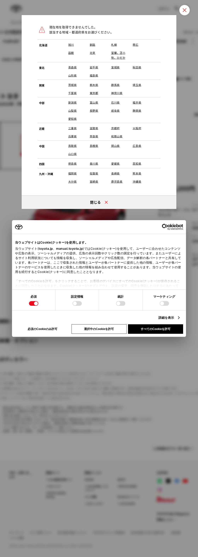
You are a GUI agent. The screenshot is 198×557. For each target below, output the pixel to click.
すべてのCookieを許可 (156, 328)
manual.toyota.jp (69, 248)
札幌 (114, 45)
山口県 (72, 154)
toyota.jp (46, 248)
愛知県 (72, 119)
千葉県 (72, 93)
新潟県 (72, 102)
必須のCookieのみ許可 (42, 328)
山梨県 (72, 110)
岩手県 (94, 67)
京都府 (115, 128)
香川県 (94, 163)
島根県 (94, 146)
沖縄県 (137, 181)
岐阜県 (115, 110)
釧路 (92, 45)
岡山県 (115, 146)
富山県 (94, 102)
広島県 (137, 146)
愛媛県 (115, 163)
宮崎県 (94, 181)
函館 (71, 53)
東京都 (94, 93)
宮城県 (115, 67)
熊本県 (137, 173)
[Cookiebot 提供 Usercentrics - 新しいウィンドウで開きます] (166, 227)
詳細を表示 (166, 317)
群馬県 (115, 85)
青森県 (72, 67)
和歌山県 (117, 136)
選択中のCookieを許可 (99, 328)
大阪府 (137, 128)
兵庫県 (72, 136)
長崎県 (115, 173)
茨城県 (72, 85)
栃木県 (94, 85)
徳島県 (72, 163)
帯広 (135, 45)
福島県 (94, 75)
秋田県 (137, 67)
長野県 (94, 110)
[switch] (77, 303)
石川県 (115, 102)
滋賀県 (94, 128)
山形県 (72, 75)
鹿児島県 (117, 181)
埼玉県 (137, 85)
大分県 (72, 181)
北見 (92, 53)
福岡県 (72, 173)
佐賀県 (94, 173)
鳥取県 (72, 146)
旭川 (71, 45)
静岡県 (137, 110)
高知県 (137, 163)
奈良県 (94, 136)
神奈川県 (117, 93)
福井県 (137, 102)
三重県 (72, 128)
